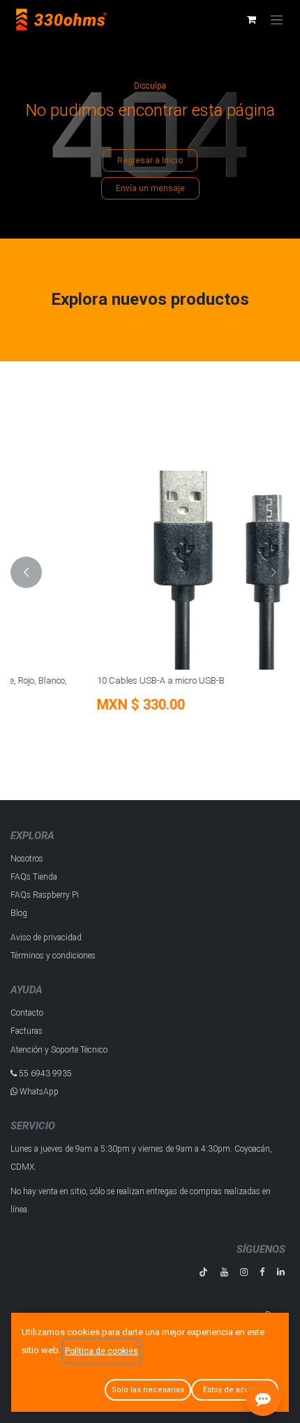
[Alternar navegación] (277, 19)
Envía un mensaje (150, 188)
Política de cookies (101, 1351)
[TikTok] (203, 1272)
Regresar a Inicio (150, 160)
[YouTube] (224, 1272)
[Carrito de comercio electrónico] (251, 19)
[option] (153, 572)
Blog (18, 913)
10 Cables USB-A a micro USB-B (88, 680)
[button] (26, 572)
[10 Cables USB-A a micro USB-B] (153, 541)
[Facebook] (262, 1272)
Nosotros (26, 859)
